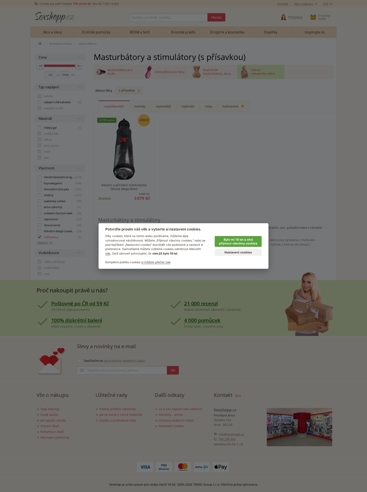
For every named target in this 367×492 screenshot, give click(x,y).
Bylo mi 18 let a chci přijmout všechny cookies (238, 241)
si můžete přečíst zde (155, 262)
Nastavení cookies (238, 252)
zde (107, 253)
